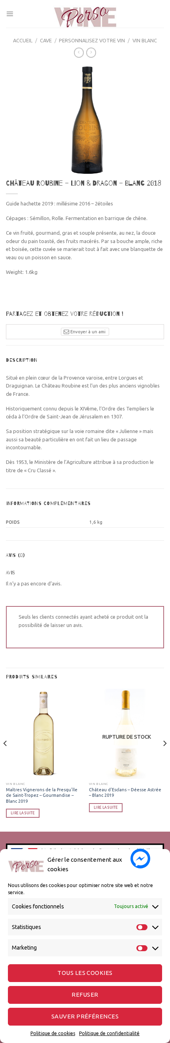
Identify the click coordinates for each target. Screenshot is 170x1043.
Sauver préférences (85, 1016)
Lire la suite (22, 813)
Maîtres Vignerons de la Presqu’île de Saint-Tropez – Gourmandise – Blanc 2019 (41, 795)
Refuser (85, 994)
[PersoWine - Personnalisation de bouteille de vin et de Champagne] (85, 14)
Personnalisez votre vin (92, 40)
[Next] (164, 759)
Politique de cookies (52, 1033)
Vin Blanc (144, 40)
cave (46, 40)
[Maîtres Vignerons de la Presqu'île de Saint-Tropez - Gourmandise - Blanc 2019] (43, 734)
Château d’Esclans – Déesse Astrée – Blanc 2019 (125, 792)
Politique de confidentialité (109, 1033)
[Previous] (5, 759)
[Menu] (9, 13)
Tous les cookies (84, 972)
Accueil (22, 40)
